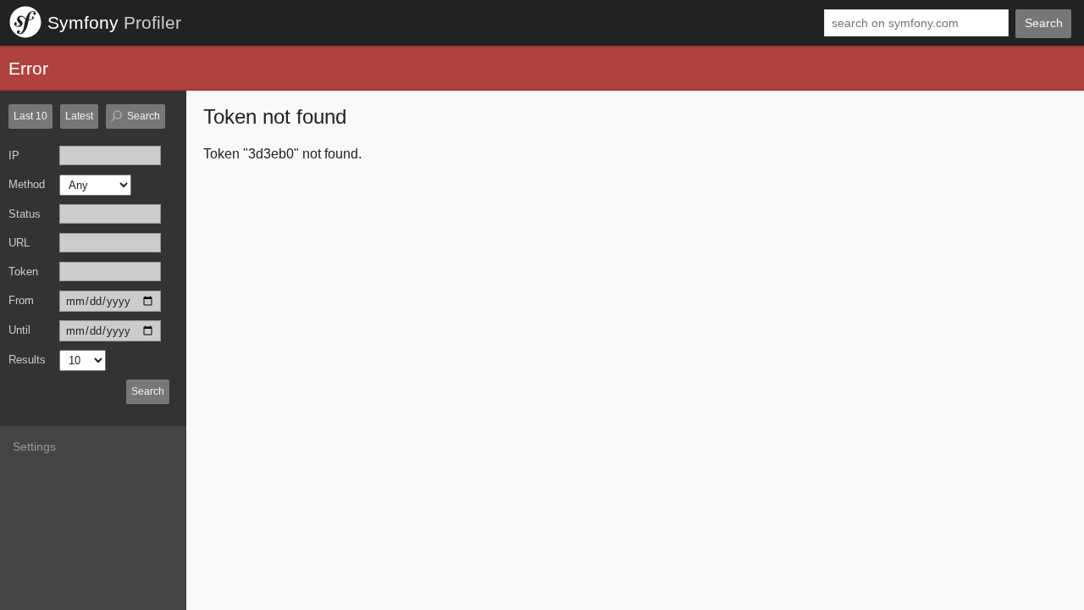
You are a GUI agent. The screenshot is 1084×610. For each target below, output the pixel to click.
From (21, 300)
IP (13, 155)
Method (26, 184)
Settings (34, 446)
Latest (79, 116)
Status (24, 214)
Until (19, 330)
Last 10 (30, 116)
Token (23, 271)
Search (1044, 23)
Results (27, 359)
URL (19, 242)
